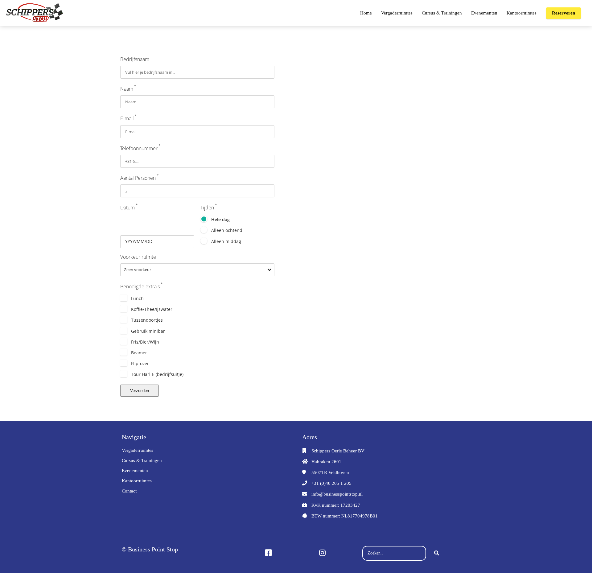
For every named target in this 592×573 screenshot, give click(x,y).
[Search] (436, 553)
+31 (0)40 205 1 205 (331, 483)
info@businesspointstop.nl (337, 494)
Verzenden (139, 390)
